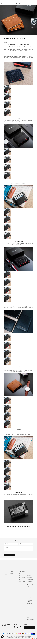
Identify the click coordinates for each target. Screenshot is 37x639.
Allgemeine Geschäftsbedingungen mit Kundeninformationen (16, 637)
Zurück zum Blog (19, 534)
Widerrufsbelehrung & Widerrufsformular (18, 636)
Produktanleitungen (13, 569)
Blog (19, 573)
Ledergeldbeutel (29, 577)
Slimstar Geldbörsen (30, 572)
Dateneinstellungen (22, 581)
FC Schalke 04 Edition (30, 584)
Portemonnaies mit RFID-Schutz (30, 591)
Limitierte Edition (29, 586)
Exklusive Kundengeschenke (22, 571)
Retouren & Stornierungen (12, 567)
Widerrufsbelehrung (22, 577)
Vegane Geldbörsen (30, 613)
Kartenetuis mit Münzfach (29, 604)
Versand (29, 637)
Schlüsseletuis (29, 615)
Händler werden (4, 570)
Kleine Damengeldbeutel (30, 610)
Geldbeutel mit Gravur (30, 588)
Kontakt (11, 573)
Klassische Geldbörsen (29, 575)
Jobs (19, 575)
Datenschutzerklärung (28, 636)
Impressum (25, 637)
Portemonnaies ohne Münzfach (30, 607)
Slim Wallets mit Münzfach (29, 601)
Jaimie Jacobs (10, 636)
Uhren (28, 617)
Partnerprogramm (5, 574)
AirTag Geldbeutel (30, 579)
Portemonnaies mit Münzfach (30, 595)
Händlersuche (4, 572)
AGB (19, 579)
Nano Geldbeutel (29, 570)
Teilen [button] (6, 42)
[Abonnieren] (12, 628)
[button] (2, 3)
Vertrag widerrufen (27, 628)
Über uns (11, 571)
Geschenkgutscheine (30, 619)
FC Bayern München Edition (30, 582)
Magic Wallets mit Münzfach (29, 598)
